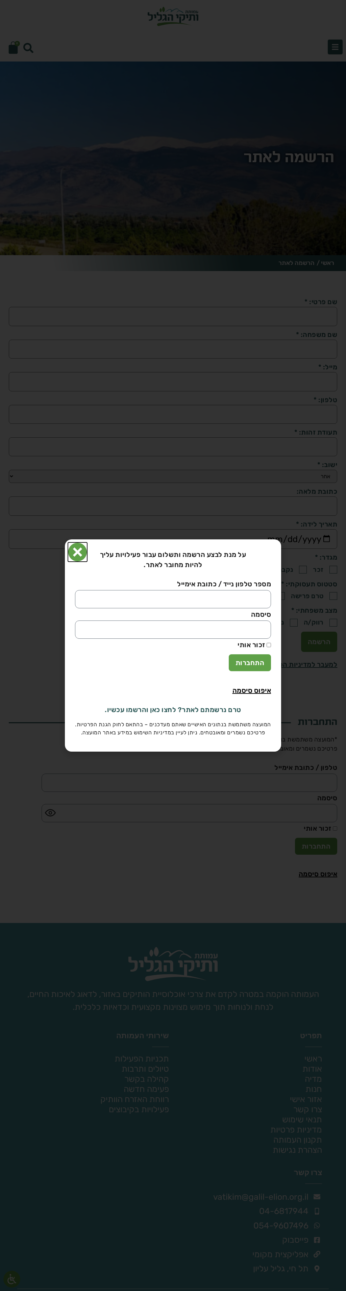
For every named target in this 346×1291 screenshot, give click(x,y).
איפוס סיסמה (251, 690)
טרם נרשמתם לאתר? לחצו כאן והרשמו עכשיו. (173, 710)
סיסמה (261, 615)
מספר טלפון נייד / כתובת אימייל (224, 584)
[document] (173, 645)
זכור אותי (252, 645)
